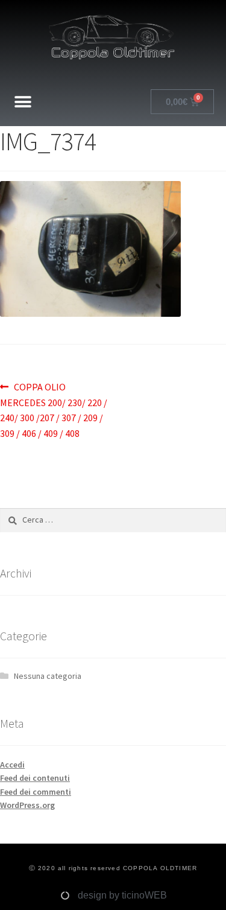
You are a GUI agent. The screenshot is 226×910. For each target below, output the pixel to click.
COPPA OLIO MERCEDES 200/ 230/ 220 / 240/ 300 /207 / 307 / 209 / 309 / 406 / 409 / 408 (53, 410)
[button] (22, 101)
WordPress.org (27, 805)
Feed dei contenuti (35, 777)
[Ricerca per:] (113, 519)
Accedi (12, 764)
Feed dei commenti (35, 791)
